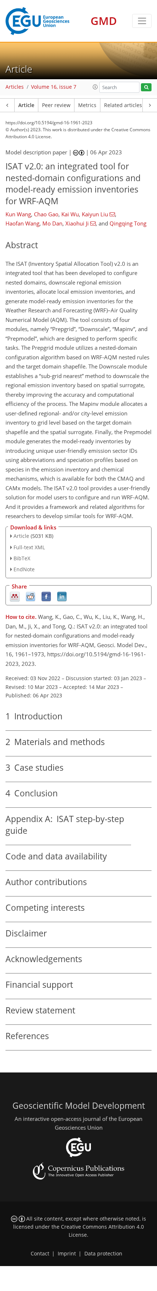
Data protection (103, 1253)
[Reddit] (30, 596)
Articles (14, 87)
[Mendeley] (15, 596)
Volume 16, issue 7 (53, 87)
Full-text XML (29, 547)
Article (26, 105)
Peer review (56, 105)
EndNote (24, 569)
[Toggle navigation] (142, 21)
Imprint (67, 1253)
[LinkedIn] (62, 596)
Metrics (87, 105)
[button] (95, 87)
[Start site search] (146, 87)
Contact (40, 1253)
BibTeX (22, 558)
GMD (104, 20)
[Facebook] (46, 596)
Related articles (123, 105)
